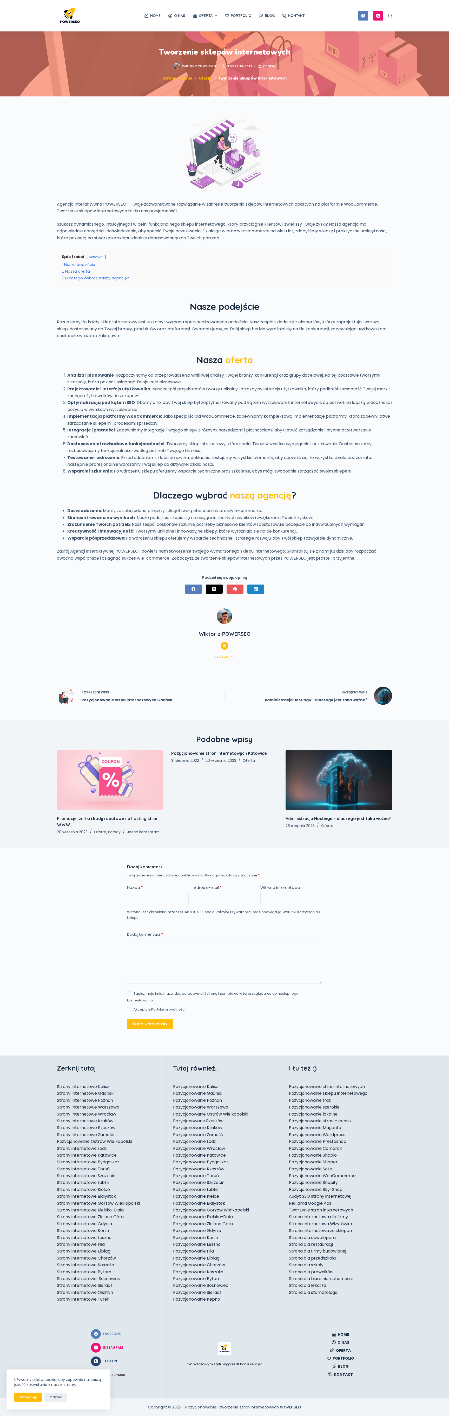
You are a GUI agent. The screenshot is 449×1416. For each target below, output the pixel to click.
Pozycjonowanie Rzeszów (198, 1169)
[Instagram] (378, 16)
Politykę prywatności (168, 1009)
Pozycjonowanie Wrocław (199, 1148)
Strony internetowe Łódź (82, 1148)
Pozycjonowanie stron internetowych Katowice (219, 753)
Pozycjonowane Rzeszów (198, 1121)
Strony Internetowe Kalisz (83, 1087)
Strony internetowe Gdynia (84, 1224)
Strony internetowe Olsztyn (85, 1292)
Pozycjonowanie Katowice (199, 1155)
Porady (114, 832)
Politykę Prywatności (234, 912)
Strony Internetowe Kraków (85, 1121)
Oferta (269, 66)
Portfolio (241, 15)
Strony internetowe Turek (83, 1299)
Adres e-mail (208, 887)
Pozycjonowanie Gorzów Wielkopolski (211, 1210)
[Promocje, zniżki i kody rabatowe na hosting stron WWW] (110, 780)
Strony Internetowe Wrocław (86, 1114)
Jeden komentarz (143, 832)
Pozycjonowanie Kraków (197, 1128)
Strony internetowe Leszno (84, 1238)
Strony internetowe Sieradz (85, 1285)
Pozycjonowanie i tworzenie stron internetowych (243, 1407)
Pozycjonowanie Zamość (198, 1135)
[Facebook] (363, 16)
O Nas (179, 15)
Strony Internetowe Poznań (85, 1100)
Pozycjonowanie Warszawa (200, 1107)
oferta (239, 359)
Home (155, 15)
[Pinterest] (235, 589)
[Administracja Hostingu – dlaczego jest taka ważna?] (339, 780)
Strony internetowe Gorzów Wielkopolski (98, 1203)
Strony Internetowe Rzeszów (86, 1128)
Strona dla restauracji (311, 1244)
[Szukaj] (390, 16)
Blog (270, 15)
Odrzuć (56, 1397)
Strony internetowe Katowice (87, 1155)
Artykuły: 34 (225, 657)
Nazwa (135, 887)
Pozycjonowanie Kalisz (195, 1087)
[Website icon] (224, 646)
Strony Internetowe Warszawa (88, 1107)
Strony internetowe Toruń (83, 1169)
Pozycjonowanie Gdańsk (197, 1093)
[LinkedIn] (255, 589)
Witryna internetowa (280, 887)
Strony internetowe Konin (83, 1231)
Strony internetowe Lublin (83, 1182)
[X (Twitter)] (214, 589)
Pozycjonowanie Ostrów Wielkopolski (94, 1141)
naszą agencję (261, 495)
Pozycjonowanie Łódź (194, 1141)
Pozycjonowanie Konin (195, 1238)
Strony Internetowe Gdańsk (85, 1093)
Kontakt (296, 15)
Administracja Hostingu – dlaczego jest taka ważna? (338, 818)
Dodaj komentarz (145, 934)
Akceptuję (28, 1397)
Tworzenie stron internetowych (321, 1210)
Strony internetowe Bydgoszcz (88, 1162)
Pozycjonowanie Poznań (197, 1100)
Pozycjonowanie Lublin (195, 1189)
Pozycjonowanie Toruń (196, 1176)
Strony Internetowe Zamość (85, 1135)
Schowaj (96, 257)
